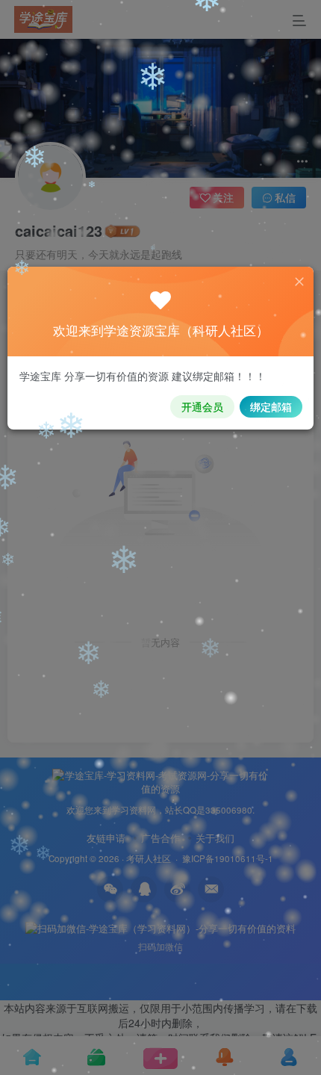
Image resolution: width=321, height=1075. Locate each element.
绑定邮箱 (271, 406)
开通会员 (202, 406)
